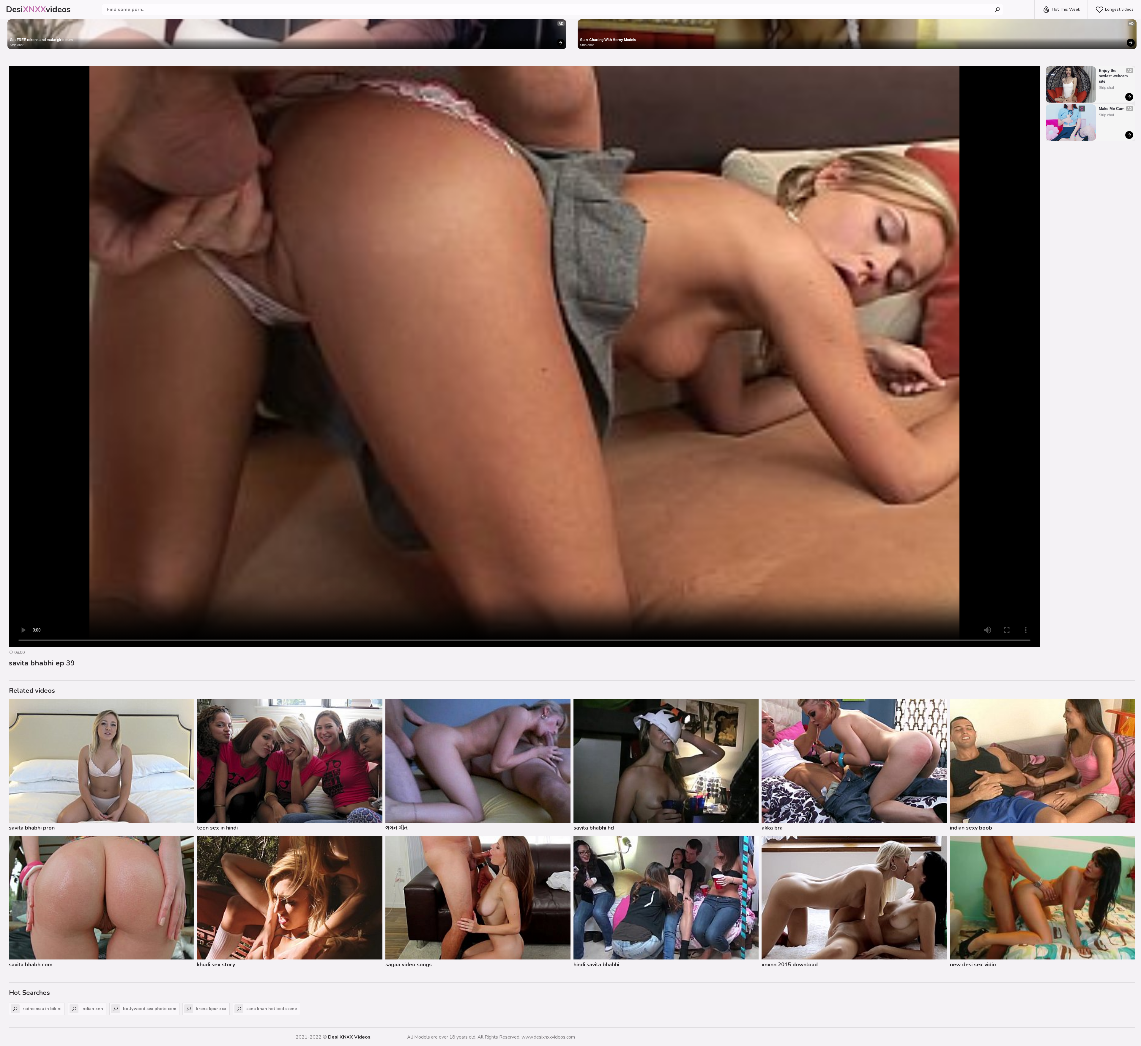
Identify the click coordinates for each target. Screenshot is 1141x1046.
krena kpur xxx (211, 1009)
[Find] (997, 9)
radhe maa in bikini (42, 1009)
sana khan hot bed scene (271, 1009)
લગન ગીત (396, 827)
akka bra (772, 827)
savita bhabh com (31, 964)
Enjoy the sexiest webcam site (1114, 76)
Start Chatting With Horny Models (608, 40)
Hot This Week (1066, 9)
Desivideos (38, 9)
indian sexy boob (971, 827)
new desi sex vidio (973, 964)
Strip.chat (16, 45)
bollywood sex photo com (149, 1009)
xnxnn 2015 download (790, 964)
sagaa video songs (408, 964)
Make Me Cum (1112, 108)
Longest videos (1119, 9)
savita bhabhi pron (32, 827)
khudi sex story (216, 964)
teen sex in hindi (217, 827)
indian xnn (92, 1009)
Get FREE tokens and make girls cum (41, 40)
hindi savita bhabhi (596, 964)
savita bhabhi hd (593, 827)
